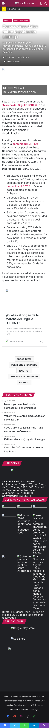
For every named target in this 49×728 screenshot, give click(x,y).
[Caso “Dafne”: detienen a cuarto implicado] (40, 534)
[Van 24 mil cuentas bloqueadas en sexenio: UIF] (24, 509)
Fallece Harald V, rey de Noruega (27, 8)
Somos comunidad (21, 21)
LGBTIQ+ (25, 370)
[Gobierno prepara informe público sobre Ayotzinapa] (24, 563)
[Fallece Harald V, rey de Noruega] (9, 518)
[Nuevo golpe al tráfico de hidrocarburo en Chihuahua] (9, 509)
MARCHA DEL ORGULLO (25, 376)
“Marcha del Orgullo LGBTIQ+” (21, 105)
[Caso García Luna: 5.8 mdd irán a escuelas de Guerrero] (40, 509)
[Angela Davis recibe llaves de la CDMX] (40, 582)
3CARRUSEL (25, 359)
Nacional (7, 21)
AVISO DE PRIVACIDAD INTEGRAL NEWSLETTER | (24, 696)
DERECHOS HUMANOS (25, 365)
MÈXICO (24, 382)
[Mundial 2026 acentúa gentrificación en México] (24, 524)
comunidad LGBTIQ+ (19, 186)
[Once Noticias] (24, 3)
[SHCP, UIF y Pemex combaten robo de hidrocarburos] (9, 559)
